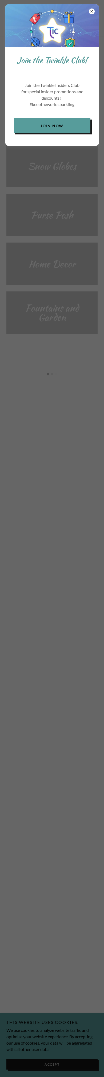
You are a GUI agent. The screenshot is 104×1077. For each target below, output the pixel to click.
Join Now (52, 126)
